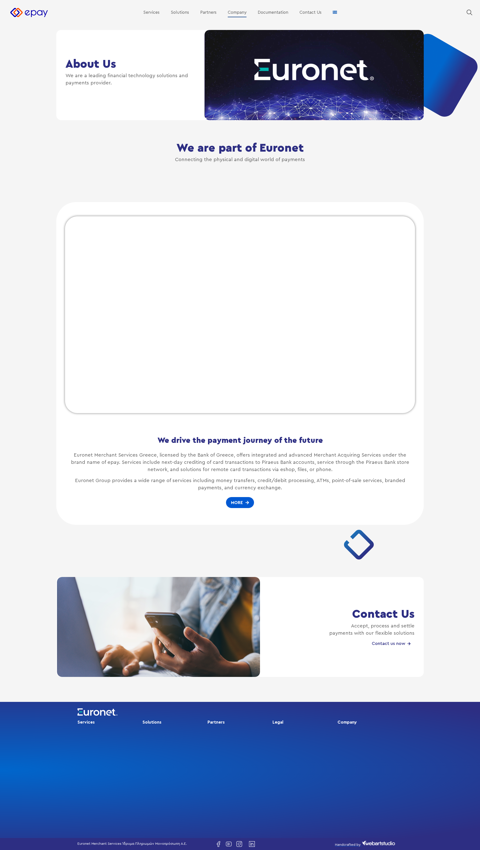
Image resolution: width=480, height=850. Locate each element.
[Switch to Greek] (335, 12)
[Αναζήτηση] (469, 12)
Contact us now (388, 643)
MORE (237, 503)
